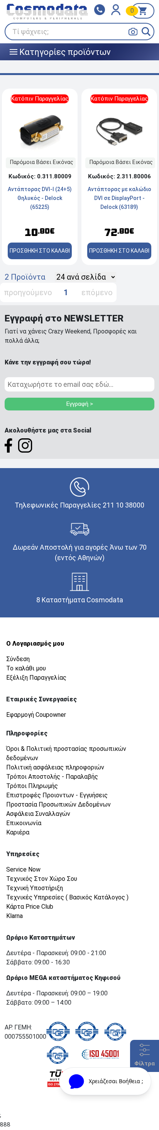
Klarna (14, 916)
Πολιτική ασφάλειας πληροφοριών (55, 767)
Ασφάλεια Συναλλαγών (38, 813)
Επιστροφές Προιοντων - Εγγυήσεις (57, 795)
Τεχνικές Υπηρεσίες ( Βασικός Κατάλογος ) (67, 897)
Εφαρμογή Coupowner (36, 714)
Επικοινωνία (23, 823)
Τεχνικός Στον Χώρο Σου (41, 878)
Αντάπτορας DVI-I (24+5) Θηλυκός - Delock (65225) (40, 198)
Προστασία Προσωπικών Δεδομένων (58, 804)
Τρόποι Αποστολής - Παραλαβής (52, 776)
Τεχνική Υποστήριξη (34, 888)
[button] (146, 31)
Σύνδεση (18, 659)
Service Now (23, 869)
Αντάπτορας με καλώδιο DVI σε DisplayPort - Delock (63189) (119, 198)
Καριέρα (17, 832)
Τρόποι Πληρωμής (32, 786)
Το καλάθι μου (26, 668)
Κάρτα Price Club (29, 906)
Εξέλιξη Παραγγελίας (36, 677)
